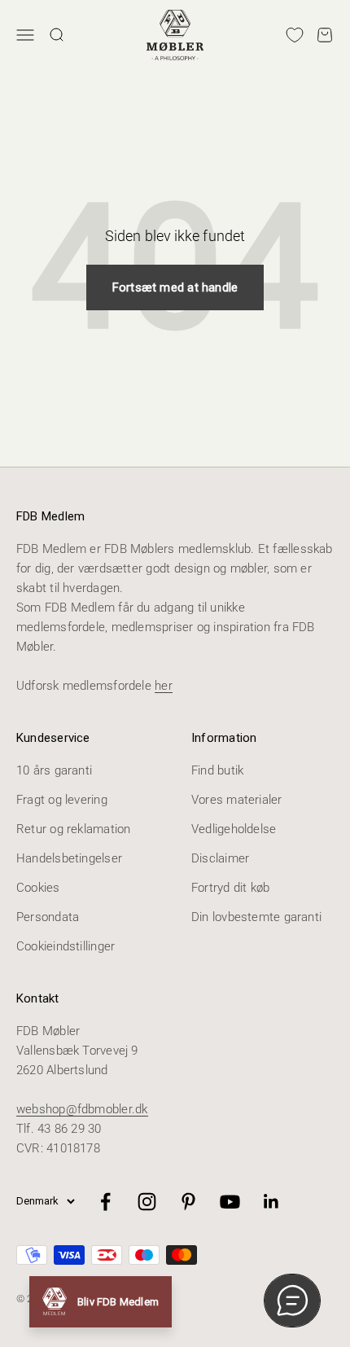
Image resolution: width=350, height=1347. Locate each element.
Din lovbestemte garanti (256, 917)
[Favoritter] (295, 35)
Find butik (217, 770)
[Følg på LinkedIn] (271, 1202)
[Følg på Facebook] (105, 1202)
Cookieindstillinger (65, 946)
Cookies (38, 887)
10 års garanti (54, 770)
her (164, 685)
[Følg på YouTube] (230, 1202)
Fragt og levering (61, 799)
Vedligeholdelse (233, 829)
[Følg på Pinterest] (188, 1202)
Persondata (47, 917)
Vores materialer (236, 799)
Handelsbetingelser (69, 858)
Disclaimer (220, 858)
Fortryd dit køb (230, 887)
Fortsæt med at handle (175, 287)
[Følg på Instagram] (147, 1202)
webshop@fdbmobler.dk (82, 1109)
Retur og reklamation (73, 829)
